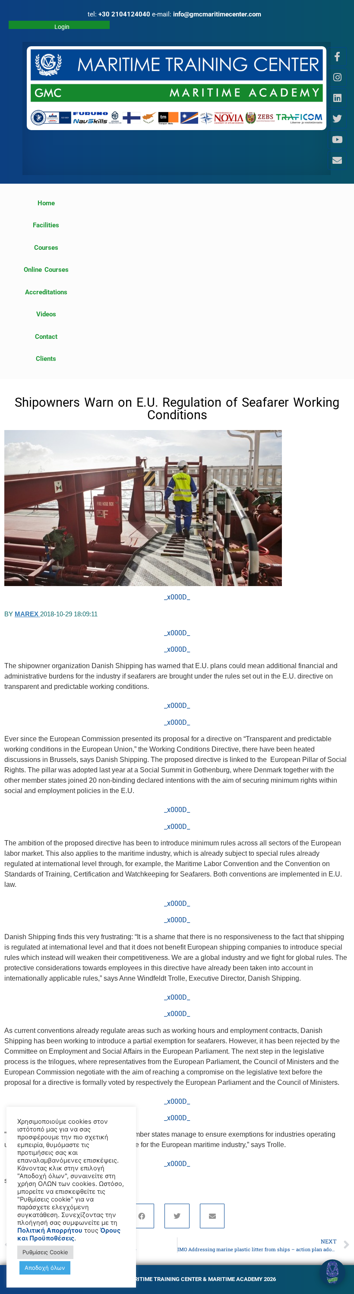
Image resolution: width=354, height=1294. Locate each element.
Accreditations (46, 292)
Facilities (46, 225)
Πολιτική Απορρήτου (49, 1230)
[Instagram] (337, 77)
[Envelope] (337, 160)
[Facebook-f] (337, 56)
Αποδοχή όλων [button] (45, 1267)
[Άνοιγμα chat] (332, 1272)
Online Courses (46, 270)
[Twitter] (337, 118)
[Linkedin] (337, 98)
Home (46, 203)
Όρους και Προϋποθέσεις (68, 1234)
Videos (46, 314)
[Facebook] (142, 1216)
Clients (46, 359)
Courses (46, 248)
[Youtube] (337, 139)
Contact (46, 337)
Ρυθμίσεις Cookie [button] (45, 1252)
